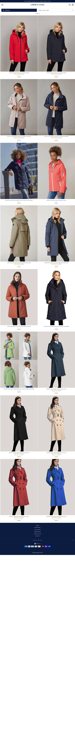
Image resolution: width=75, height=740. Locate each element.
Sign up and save (37, 540)
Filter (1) (7, 10)
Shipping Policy (37, 531)
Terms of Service (37, 533)
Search (37, 525)
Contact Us (37, 535)
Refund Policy (38, 527)
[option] (37, 1)
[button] (17, 74)
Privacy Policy (37, 529)
